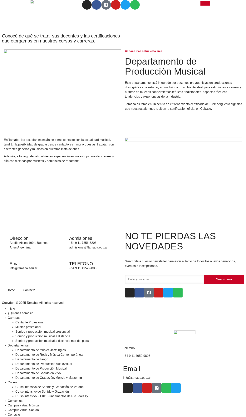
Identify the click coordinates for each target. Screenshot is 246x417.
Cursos (12, 382)
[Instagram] (87, 5)
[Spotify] (135, 5)
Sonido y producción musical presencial (42, 331)
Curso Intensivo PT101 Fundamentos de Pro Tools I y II (52, 396)
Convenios (15, 400)
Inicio (11, 308)
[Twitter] (125, 5)
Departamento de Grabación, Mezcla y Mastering (48, 377)
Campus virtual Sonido (23, 410)
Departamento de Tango (31, 359)
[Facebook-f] (96, 5)
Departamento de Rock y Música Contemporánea (49, 354)
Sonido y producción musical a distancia (42, 336)
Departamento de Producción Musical (41, 368)
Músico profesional (28, 327)
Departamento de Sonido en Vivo (38, 373)
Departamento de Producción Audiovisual (43, 363)
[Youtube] (116, 5)
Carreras (14, 317)
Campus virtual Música (23, 405)
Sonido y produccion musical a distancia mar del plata (52, 340)
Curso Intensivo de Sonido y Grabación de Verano (49, 387)
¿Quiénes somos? (20, 313)
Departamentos (18, 345)
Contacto (14, 414)
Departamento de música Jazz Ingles (40, 350)
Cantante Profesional (29, 322)
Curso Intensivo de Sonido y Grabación (42, 391)
